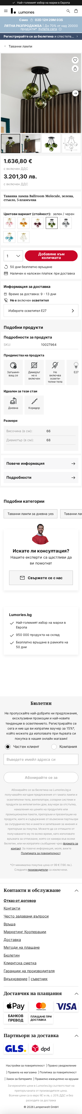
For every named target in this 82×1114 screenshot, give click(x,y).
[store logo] (25, 10)
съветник (39, 978)
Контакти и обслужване (32, 890)
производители (38, 870)
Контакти (12, 908)
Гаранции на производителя (29, 970)
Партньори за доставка (31, 1035)
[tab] (41, 934)
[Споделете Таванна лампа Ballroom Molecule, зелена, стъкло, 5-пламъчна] (75, 68)
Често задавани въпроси (26, 916)
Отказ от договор (20, 900)
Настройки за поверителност (25, 1065)
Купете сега (47, 29)
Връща (9, 924)
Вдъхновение (15, 978)
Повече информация (25, 463)
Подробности (18, 477)
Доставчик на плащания (33, 993)
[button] (10, 143)
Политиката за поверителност (40, 853)
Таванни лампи (20, 46)
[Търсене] (68, 10)
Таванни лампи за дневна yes (31, 514)
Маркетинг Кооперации (25, 931)
